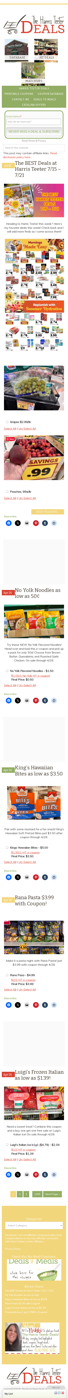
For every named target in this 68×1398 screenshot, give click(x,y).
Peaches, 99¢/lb (20, 491)
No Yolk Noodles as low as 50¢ (38, 593)
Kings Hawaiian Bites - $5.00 (29, 847)
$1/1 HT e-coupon (23, 1149)
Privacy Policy (13, 1248)
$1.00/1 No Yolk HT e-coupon (30, 675)
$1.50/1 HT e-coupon (25, 852)
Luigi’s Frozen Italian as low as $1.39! (39, 1075)
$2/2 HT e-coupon (23, 980)
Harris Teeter (17, 1241)
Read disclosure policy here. (30, 155)
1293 (37, 1194)
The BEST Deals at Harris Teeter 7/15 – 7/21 (38, 169)
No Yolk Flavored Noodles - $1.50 (31, 671)
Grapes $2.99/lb (20, 422)
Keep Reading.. (47, 511)
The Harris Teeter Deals (34, 24)
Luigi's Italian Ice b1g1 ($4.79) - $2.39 (34, 1145)
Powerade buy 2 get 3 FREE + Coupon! (26, 1312)
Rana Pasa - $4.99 (22, 975)
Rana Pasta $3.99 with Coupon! (34, 901)
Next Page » (52, 1194)
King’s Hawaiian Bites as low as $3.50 (39, 771)
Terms (31, 140)
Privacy (42, 140)
